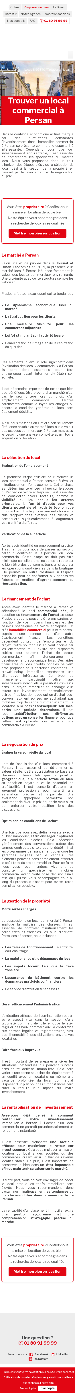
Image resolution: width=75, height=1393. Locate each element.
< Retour (10, 69)
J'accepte (48, 1388)
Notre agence (31, 14)
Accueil (29, 69)
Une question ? (39, 1340)
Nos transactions (57, 14)
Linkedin (62, 1354)
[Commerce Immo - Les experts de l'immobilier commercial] (37, 1319)
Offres (15, 7)
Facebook (41, 1354)
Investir (11, 14)
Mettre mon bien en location (37, 233)
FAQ (32, 20)
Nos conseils (16, 20)
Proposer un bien (36, 7)
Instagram (41, 1359)
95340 (40, 69)
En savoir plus (27, 1388)
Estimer (59, 7)
